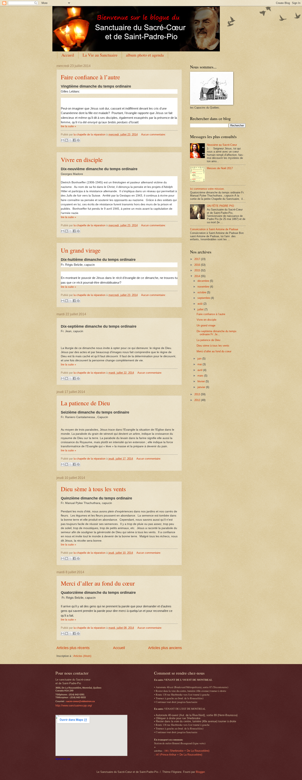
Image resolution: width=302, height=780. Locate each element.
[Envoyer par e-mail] (63, 140)
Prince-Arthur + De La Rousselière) (181, 754)
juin (199, 358)
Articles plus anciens (165, 648)
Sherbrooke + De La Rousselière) (189, 750)
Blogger (200, 771)
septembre (204, 297)
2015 (197, 270)
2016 (197, 264)
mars (200, 375)
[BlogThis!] (67, 140)
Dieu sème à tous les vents (93, 489)
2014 (197, 276)
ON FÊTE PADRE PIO (220, 205)
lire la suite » (68, 126)
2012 (197, 400)
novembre (203, 286)
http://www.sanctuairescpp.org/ (73, 705)
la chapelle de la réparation (90, 134)
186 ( (167, 750)
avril (200, 370)
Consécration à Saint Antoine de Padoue (214, 229)
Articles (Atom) (82, 656)
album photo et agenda (145, 55)
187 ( (158, 754)
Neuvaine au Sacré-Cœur (222, 144)
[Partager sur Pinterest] (78, 140)
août (200, 303)
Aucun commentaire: (153, 134)
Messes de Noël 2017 (220, 168)
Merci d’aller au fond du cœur (98, 583)
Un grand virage (80, 250)
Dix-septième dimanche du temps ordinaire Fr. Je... (216, 333)
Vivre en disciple (82, 159)
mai (200, 364)
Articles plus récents (73, 648)
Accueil (67, 55)
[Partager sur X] (70, 140)
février (201, 381)
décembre (203, 280)
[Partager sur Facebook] (74, 140)
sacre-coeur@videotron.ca (80, 701)
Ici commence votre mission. (207, 188)
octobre (202, 292)
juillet (200, 309)
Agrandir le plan (63, 759)
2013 (197, 394)
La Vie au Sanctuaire (100, 55)
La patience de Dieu (85, 403)
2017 (197, 259)
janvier (201, 387)
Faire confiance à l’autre (90, 77)
